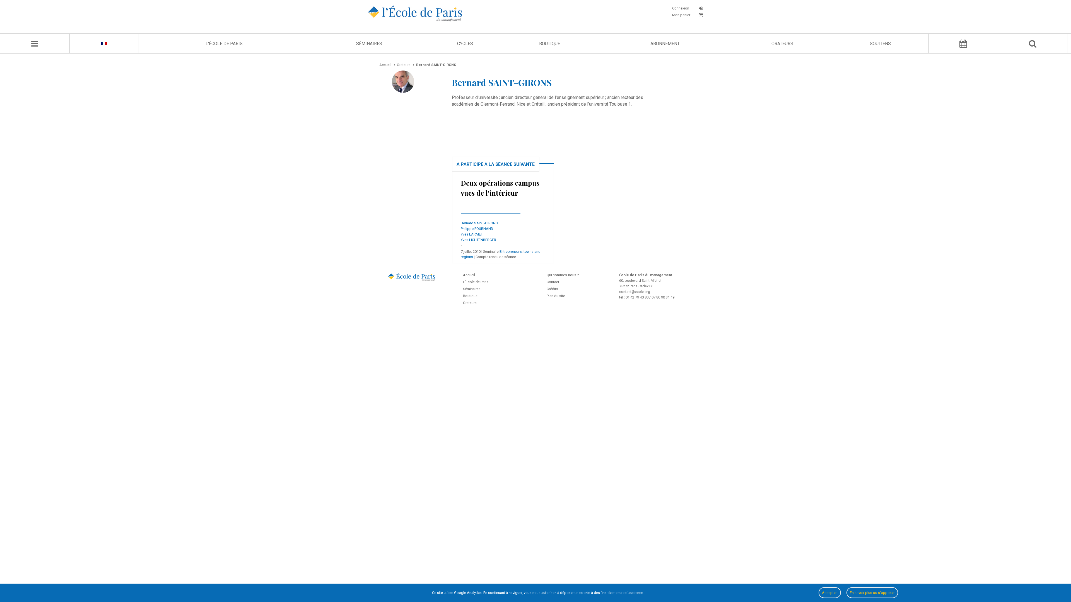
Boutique (549, 43)
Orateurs (782, 43)
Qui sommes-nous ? (563, 275)
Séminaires (369, 43)
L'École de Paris (224, 43)
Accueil (469, 275)
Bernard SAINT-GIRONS (479, 223)
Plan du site (556, 296)
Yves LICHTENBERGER (478, 240)
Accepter (830, 593)
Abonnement (665, 43)
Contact (553, 282)
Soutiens (880, 43)
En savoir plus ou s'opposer (872, 593)
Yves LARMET (472, 234)
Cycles (465, 43)
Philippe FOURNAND (477, 229)
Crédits (552, 289)
